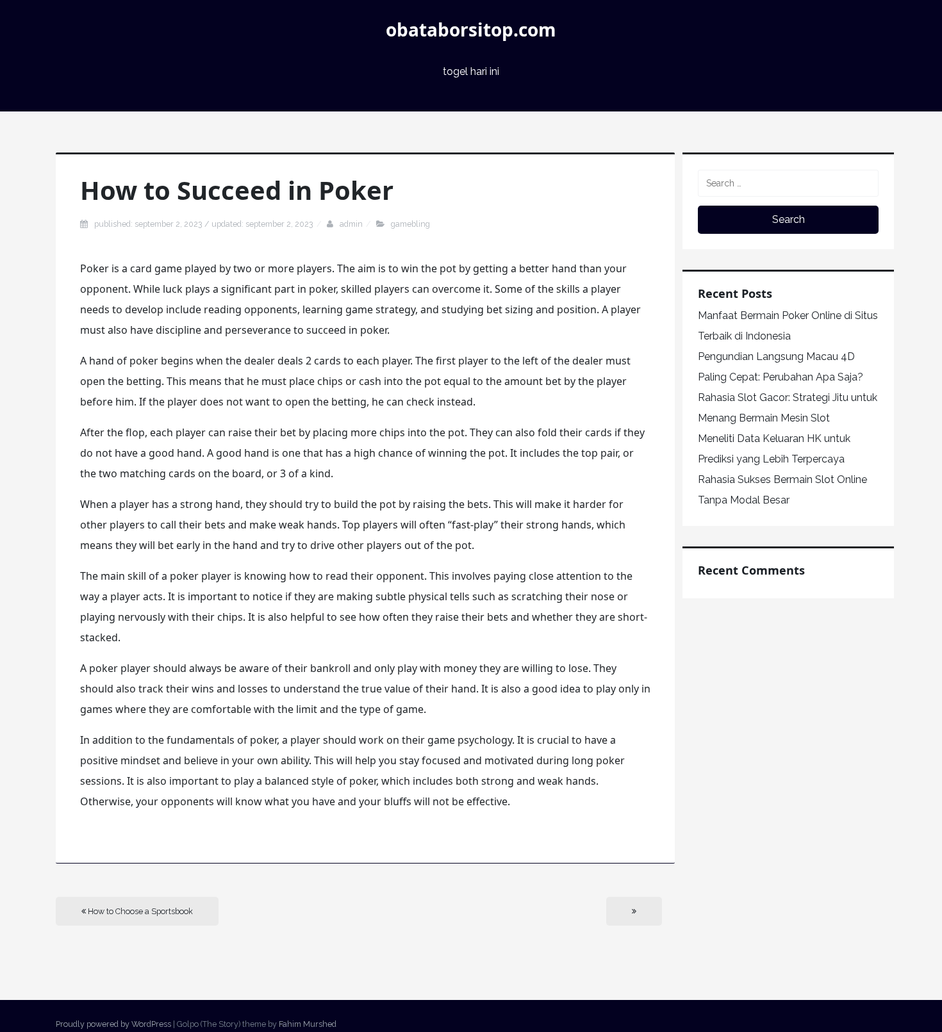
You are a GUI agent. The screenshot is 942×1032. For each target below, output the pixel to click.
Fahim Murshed (307, 1024)
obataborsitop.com (471, 29)
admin (351, 224)
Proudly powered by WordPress (113, 1024)
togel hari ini (471, 71)
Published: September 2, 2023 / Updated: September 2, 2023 (203, 224)
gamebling (410, 224)
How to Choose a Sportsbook (139, 911)
